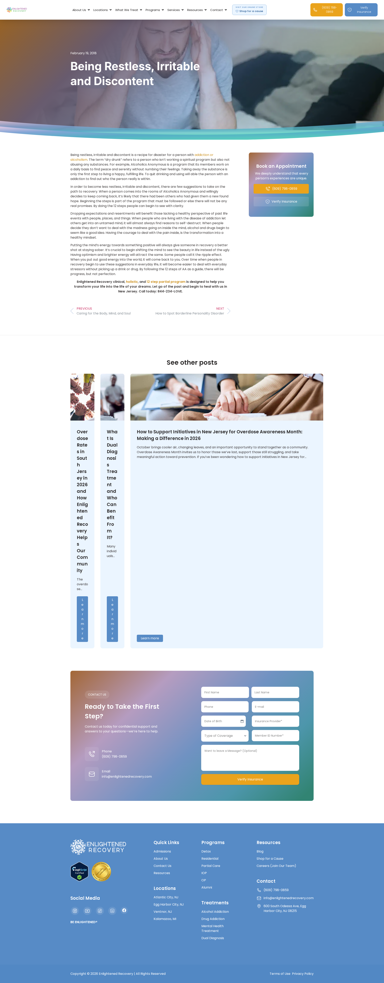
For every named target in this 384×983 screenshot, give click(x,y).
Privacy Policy (303, 973)
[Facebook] (124, 910)
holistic (132, 281)
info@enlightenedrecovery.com (127, 776)
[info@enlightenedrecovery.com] (92, 774)
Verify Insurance (250, 779)
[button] (81, 10)
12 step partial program (166, 281)
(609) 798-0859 (114, 756)
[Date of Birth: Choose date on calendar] (242, 721)
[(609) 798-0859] (92, 754)
